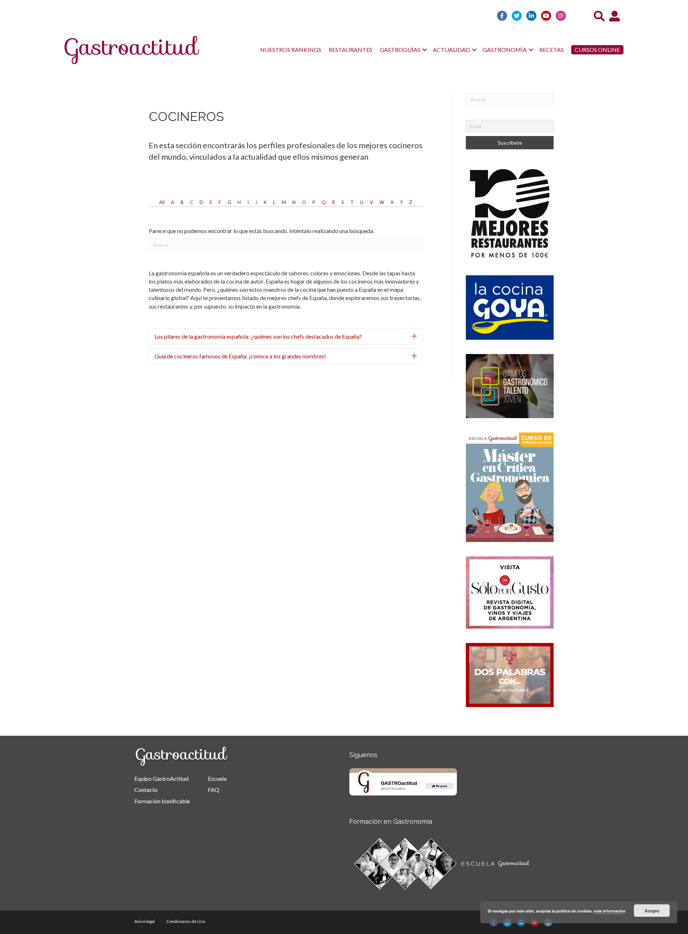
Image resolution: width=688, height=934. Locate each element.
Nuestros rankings (290, 49)
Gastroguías (400, 49)
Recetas (551, 49)
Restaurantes (350, 49)
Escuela (217, 778)
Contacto (146, 789)
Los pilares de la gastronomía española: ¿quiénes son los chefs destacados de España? (258, 336)
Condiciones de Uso (185, 921)
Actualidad (451, 49)
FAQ (213, 789)
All (161, 202)
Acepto (652, 911)
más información (610, 911)
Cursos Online (597, 49)
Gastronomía (505, 49)
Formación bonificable (162, 801)
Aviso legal (144, 921)
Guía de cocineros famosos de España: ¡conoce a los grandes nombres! (240, 356)
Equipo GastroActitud (161, 778)
